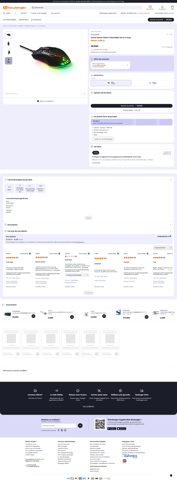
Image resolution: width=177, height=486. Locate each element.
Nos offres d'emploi (128, 444)
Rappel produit (94, 469)
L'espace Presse (63, 448)
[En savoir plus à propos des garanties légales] (139, 110)
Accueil (5, 26)
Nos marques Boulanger (65, 453)
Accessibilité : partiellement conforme (102, 463)
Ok (80, 426)
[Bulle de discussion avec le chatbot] (171, 475)
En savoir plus (96, 162)
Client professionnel (64, 461)
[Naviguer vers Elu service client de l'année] (137, 461)
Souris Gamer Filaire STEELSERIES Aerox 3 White (18, 273)
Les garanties (94, 446)
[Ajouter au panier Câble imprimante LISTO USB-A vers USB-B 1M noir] (72, 317)
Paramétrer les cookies (97, 453)
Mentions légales (95, 448)
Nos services (62, 450)
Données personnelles (97, 450)
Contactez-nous (30, 444)
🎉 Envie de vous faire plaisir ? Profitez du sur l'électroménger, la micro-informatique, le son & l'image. (88, 1)
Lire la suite (57, 270)
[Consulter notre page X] (62, 431)
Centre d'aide (29, 455)
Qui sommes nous (64, 444)
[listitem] (8, 43)
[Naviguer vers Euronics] (137, 456)
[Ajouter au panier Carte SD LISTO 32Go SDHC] (104, 316)
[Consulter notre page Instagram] (65, 431)
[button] (170, 269)
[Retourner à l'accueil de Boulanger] (14, 7)
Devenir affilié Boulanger (130, 448)
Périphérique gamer (30, 26)
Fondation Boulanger (64, 459)
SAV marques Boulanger (65, 455)
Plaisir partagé (62, 446)
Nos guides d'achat (31, 453)
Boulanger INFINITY (63, 463)
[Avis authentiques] (163, 236)
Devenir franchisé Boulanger (131, 446)
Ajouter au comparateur (47, 101)
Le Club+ (105, 49)
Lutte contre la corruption (98, 461)
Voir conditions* (88, 406)
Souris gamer (42, 26)
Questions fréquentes (32, 446)
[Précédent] (81, 94)
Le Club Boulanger (63, 457)
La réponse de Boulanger (73, 275)
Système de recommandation (100, 457)
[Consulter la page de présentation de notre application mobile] (111, 428)
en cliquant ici (80, 242)
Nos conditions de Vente (98, 444)
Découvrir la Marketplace (130, 450)
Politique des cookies (96, 455)
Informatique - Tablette (16, 26)
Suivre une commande (32, 448)
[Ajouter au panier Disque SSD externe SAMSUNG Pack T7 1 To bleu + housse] (146, 317)
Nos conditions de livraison (34, 450)
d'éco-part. (170, 47)
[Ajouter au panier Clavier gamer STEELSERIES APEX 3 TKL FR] (33, 316)
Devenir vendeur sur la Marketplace (133, 453)
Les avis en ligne (95, 459)
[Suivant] (84, 94)
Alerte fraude (94, 471)
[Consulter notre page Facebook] (58, 431)
